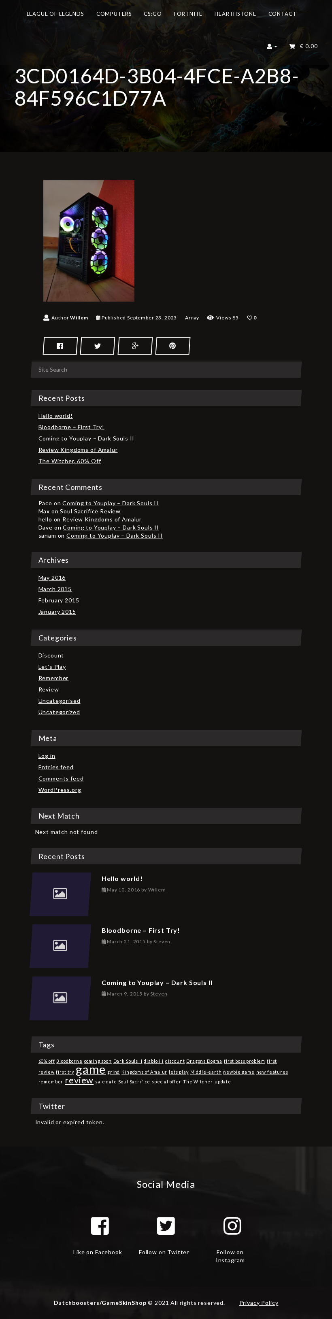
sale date (106, 1081)
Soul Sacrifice (134, 1081)
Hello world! (55, 415)
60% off (46, 1061)
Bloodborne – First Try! (71, 426)
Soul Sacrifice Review (90, 511)
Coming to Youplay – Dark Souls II (86, 438)
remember (51, 1081)
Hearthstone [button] (235, 14)
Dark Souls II (128, 1061)
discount (175, 1061)
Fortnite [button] (188, 14)
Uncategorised (59, 700)
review (79, 1079)
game (91, 1069)
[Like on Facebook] (100, 1226)
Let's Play (52, 666)
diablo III (153, 1061)
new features (272, 1071)
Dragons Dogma (204, 1061)
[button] (272, 48)
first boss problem (244, 1061)
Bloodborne (69, 1061)
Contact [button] (282, 14)
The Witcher (198, 1081)
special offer (166, 1081)
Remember (53, 677)
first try (65, 1071)
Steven (161, 941)
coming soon (98, 1061)
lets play (179, 1071)
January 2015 (57, 611)
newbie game (238, 1071)
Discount (51, 655)
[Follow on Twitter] (166, 1226)
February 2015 (58, 600)
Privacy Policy (259, 1302)
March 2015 (55, 588)
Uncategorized (59, 711)
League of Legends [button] (55, 14)
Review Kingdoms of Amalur (78, 449)
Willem (79, 318)
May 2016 (52, 577)
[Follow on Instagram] (232, 1226)
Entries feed (56, 767)
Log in (46, 755)
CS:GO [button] (153, 14)
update (223, 1081)
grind (113, 1071)
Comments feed (61, 778)
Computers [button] (114, 14)
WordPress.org (59, 789)
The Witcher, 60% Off (69, 460)
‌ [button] (307, 46)
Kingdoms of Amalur (144, 1071)
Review (48, 689)
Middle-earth (206, 1071)
